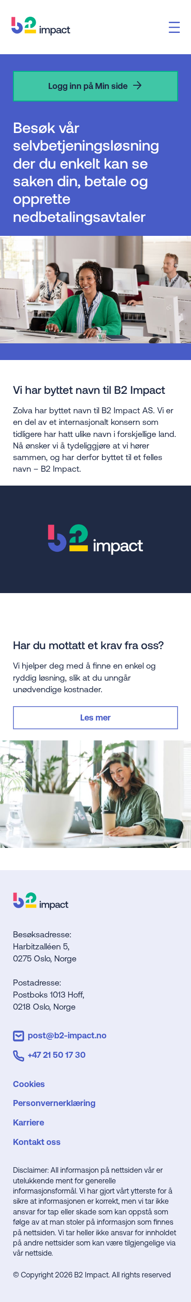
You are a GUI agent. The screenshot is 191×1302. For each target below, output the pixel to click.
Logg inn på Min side (87, 86)
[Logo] (41, 906)
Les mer (95, 717)
